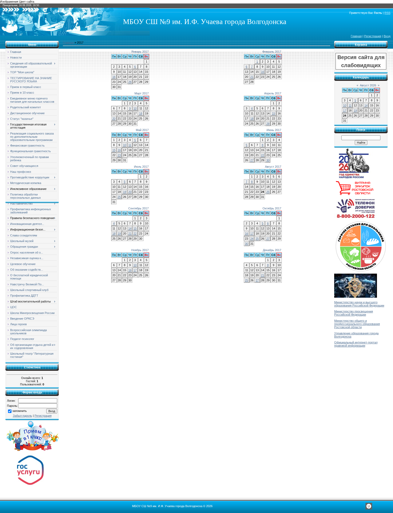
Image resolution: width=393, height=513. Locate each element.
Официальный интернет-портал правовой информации (355, 344)
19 (124, 191)
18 (140, 113)
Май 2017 (142, 130)
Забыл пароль (22, 415)
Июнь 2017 (274, 130)
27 (251, 160)
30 (267, 160)
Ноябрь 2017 (140, 250)
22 (262, 155)
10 (135, 108)
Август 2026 (368, 85)
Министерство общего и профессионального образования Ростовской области (357, 324)
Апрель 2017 (272, 93)
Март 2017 (141, 93)
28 (267, 123)
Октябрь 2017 (272, 208)
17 (251, 233)
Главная (356, 36)
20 (113, 118)
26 (130, 81)
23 (119, 155)
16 (113, 76)
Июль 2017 (141, 166)
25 (119, 196)
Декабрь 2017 (272, 250)
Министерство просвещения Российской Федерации (353, 313)
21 (251, 76)
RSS (387, 12)
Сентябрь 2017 (138, 208)
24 (251, 238)
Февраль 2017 (271, 51)
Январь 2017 (140, 51)
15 (273, 113)
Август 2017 (273, 166)
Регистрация (372, 36)
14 (130, 228)
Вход (387, 36)
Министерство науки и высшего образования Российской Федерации (359, 304)
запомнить (19, 410)
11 (129, 145)
